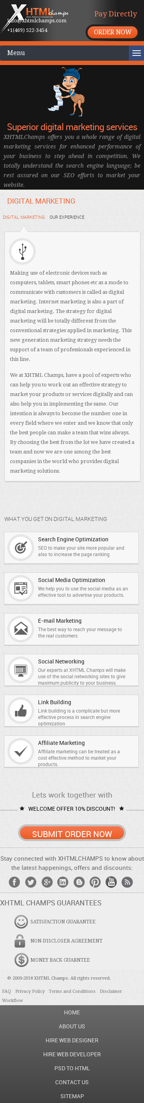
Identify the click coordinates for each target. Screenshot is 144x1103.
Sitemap (72, 1096)
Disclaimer (111, 991)
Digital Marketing (24, 217)
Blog (79, 882)
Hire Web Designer (72, 1040)
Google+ (47, 882)
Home (72, 1012)
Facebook (15, 882)
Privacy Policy (30, 991)
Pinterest (95, 882)
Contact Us (72, 1082)
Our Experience (67, 217)
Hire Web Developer (72, 1054)
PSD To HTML (72, 1068)
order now (113, 32)
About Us (72, 1026)
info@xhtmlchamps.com (36, 21)
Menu (16, 53)
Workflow (12, 1000)
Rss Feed (127, 882)
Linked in (63, 882)
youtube (111, 882)
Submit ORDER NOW (72, 834)
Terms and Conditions (72, 991)
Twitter (31, 882)
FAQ (6, 991)
